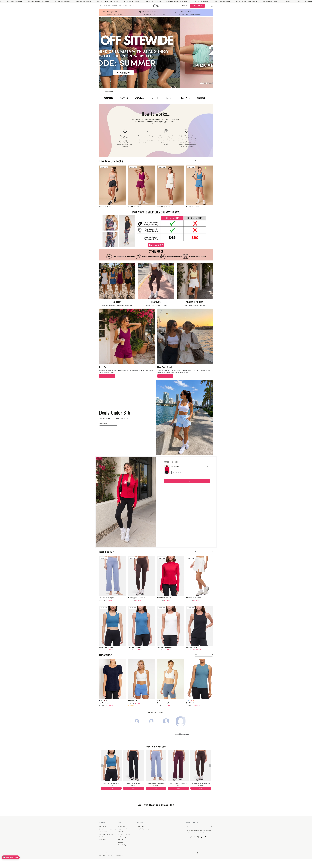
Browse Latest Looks (107, 376)
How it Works (122, 828)
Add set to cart (186, 481)
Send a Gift (140, 828)
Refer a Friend (122, 831)
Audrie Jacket (175, 466)
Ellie (104, 855)
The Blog (120, 842)
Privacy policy (110, 857)
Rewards (120, 834)
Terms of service (119, 857)
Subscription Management (107, 831)
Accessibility (122, 847)
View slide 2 (158, 85)
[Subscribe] (212, 829)
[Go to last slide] (102, 768)
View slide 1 (154, 85)
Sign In (184, 5)
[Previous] (123, 721)
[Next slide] (210, 768)
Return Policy (103, 834)
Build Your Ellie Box (165, 376)
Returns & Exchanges (106, 836)
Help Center (102, 828)
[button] (207, 6)
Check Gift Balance (143, 831)
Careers (120, 844)
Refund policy (102, 857)
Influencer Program (124, 836)
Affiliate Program (123, 839)
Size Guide (102, 839)
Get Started (198, 5)
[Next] (189, 721)
